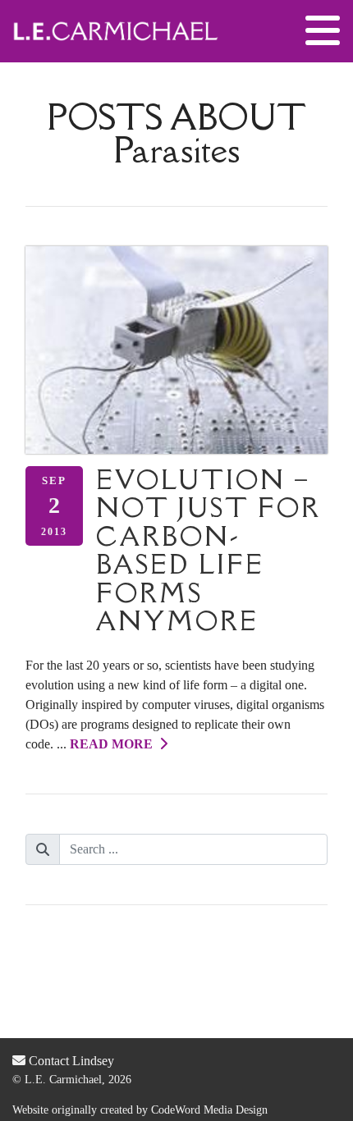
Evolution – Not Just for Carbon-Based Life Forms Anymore (208, 550)
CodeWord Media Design (209, 1110)
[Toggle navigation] (323, 31)
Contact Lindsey (69, 1061)
